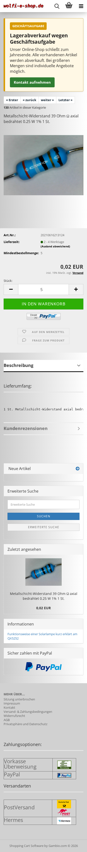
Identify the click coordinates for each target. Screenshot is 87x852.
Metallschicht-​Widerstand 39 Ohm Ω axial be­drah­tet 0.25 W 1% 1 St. (43, 596)
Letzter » (65, 100)
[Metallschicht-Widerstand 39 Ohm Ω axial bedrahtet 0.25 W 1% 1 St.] (43, 164)
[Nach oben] (73, 845)
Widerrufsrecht (14, 715)
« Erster (12, 100)
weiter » (47, 100)
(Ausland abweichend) (55, 246)
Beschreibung (18, 365)
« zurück (29, 100)
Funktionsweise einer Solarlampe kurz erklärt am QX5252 (42, 636)
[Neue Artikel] (78, 468)
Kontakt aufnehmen (32, 82)
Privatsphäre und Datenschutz (25, 724)
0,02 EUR (43, 608)
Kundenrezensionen (26, 428)
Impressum (12, 703)
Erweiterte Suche (43, 527)
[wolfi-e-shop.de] (22, 6)
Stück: (8, 280)
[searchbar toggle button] (57, 6)
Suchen (43, 516)
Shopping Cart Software (26, 846)
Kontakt (9, 707)
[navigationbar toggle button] (81, 6)
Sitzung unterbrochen (19, 699)
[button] (11, 289)
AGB (7, 720)
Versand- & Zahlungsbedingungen (28, 711)
